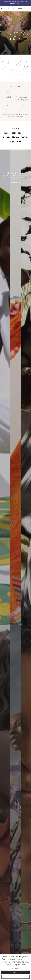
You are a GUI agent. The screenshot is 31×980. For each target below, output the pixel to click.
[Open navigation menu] (2, 9)
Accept (15, 972)
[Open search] (29, 9)
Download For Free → (14, 4)
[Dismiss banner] (29, 3)
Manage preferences (15, 968)
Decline (15, 976)
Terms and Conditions (7, 962)
